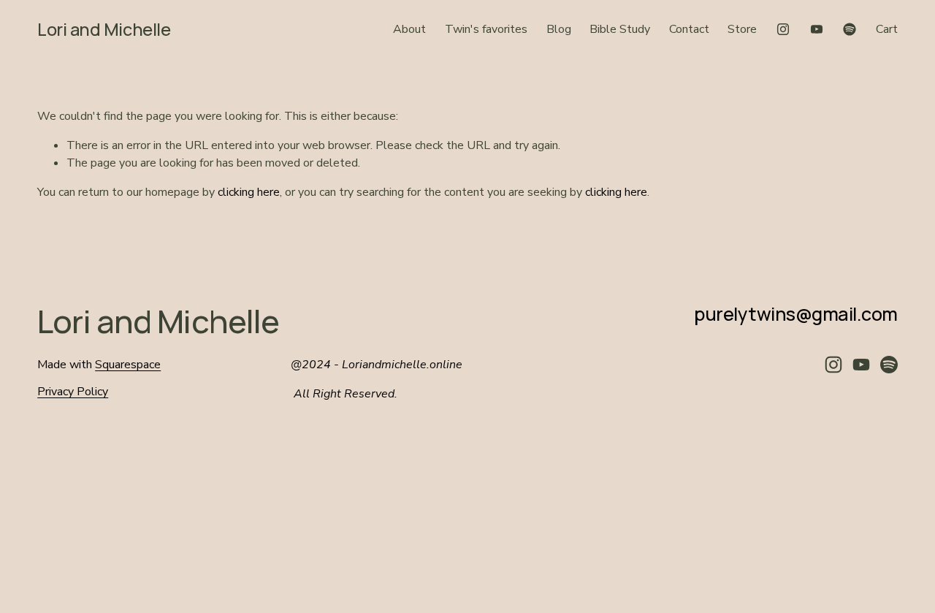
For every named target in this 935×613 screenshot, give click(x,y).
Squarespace (128, 365)
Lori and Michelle (103, 29)
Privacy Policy (72, 392)
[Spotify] (849, 29)
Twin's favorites (486, 29)
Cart (887, 29)
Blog (558, 29)
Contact (689, 29)
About (409, 29)
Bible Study (619, 29)
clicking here (249, 192)
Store (742, 29)
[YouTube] (816, 29)
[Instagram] (783, 29)
